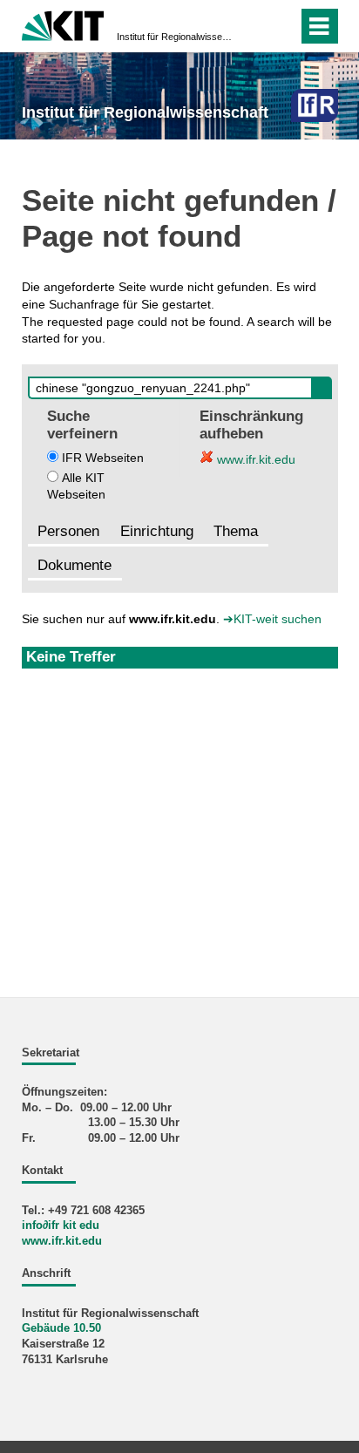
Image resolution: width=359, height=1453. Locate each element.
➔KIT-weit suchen (272, 619)
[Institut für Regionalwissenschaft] (314, 105)
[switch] (281, 26)
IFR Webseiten (103, 458)
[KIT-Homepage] (63, 24)
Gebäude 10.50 (61, 1328)
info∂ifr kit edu (60, 1225)
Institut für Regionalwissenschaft (174, 36)
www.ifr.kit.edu (254, 459)
